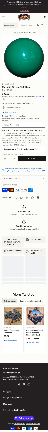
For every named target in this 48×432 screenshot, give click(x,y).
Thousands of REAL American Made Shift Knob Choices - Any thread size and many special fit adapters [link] (24, 4)
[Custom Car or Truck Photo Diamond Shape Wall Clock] (35, 316)
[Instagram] (24, 384)
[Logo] (24, 17)
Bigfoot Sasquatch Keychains (11, 331)
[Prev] (4, 6)
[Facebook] (19, 384)
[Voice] (38, 25)
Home (14, 32)
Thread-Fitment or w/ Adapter (14, 116)
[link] (10, 197)
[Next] (44, 6)
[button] (44, 17)
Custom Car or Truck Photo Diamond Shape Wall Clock (34, 332)
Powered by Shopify (33, 424)
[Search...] (42, 25)
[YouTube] (28, 384)
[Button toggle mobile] (3, 17)
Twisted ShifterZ (19, 424)
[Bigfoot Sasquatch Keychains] (13, 316)
